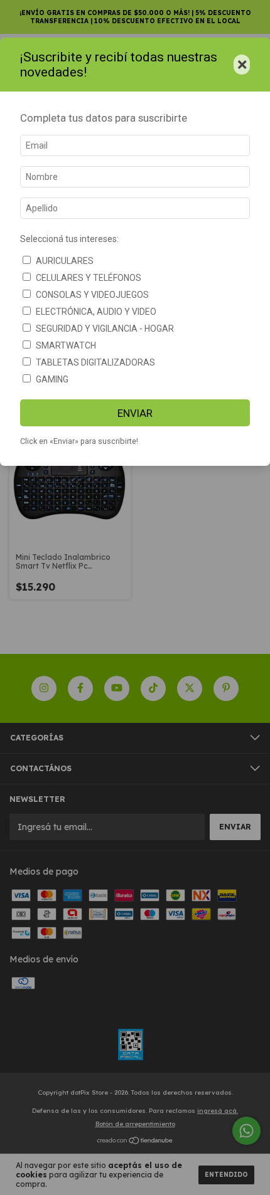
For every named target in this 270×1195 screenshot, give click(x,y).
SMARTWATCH (66, 345)
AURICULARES (65, 261)
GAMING (52, 379)
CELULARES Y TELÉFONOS (88, 278)
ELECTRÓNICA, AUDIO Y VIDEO (96, 312)
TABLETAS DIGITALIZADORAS (95, 362)
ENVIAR (135, 413)
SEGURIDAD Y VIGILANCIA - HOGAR (105, 329)
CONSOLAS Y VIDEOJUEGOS (92, 295)
